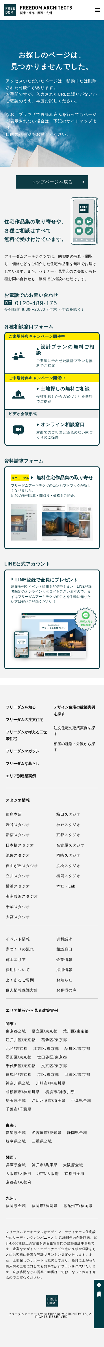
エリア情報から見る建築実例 (32, 1010)
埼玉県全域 (16, 1100)
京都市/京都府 (18, 1182)
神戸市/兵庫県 (44, 1165)
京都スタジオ (68, 835)
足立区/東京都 (44, 1031)
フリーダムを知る (21, 707)
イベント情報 (18, 939)
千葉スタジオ (18, 907)
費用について (18, 970)
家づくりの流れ (20, 949)
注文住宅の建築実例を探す (74, 731)
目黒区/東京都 (77, 1074)
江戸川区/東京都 (21, 1040)
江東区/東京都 (46, 1048)
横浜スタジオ (18, 886)
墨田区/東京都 (18, 1057)
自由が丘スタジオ (22, 866)
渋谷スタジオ (18, 825)
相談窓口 (64, 949)
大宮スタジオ (18, 917)
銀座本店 (14, 814)
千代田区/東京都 (21, 1066)
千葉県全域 (81, 1100)
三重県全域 (42, 1141)
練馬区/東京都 (18, 1074)
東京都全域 (16, 1031)
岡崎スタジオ (68, 855)
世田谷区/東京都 (52, 1057)
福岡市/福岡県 (44, 1205)
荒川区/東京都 (76, 1031)
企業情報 (64, 959)
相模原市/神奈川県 (23, 1092)
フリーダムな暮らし (23, 763)
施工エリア (16, 959)
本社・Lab (65, 886)
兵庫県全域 (16, 1165)
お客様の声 (66, 990)
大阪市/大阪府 (18, 1173)
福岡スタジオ (68, 876)
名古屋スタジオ (70, 845)
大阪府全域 (73, 1165)
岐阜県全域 (16, 1141)
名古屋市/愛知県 (47, 1132)
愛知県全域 (16, 1132)
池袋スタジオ (18, 855)
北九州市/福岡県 (78, 1205)
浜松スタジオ (68, 866)
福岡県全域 (16, 1205)
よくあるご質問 (20, 980)
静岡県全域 (77, 1132)
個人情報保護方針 (22, 990)
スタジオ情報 (18, 800)
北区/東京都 (16, 1048)
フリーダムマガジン (23, 751)
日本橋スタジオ (20, 845)
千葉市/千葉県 (18, 1109)
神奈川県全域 (18, 1083)
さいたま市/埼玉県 (49, 1100)
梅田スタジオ (68, 814)
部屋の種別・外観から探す (74, 747)
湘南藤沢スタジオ (22, 896)
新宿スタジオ (18, 835)
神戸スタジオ (68, 825)
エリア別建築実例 (21, 776)
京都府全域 (74, 1173)
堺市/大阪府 (48, 1173)
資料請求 (64, 939)
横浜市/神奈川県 (60, 1092)
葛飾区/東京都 (54, 1040)
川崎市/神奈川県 (51, 1083)
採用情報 (64, 970)
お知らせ (64, 980)
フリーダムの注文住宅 (24, 719)
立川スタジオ (18, 876)
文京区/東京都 (54, 1066)
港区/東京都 (48, 1074)
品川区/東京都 (77, 1048)
